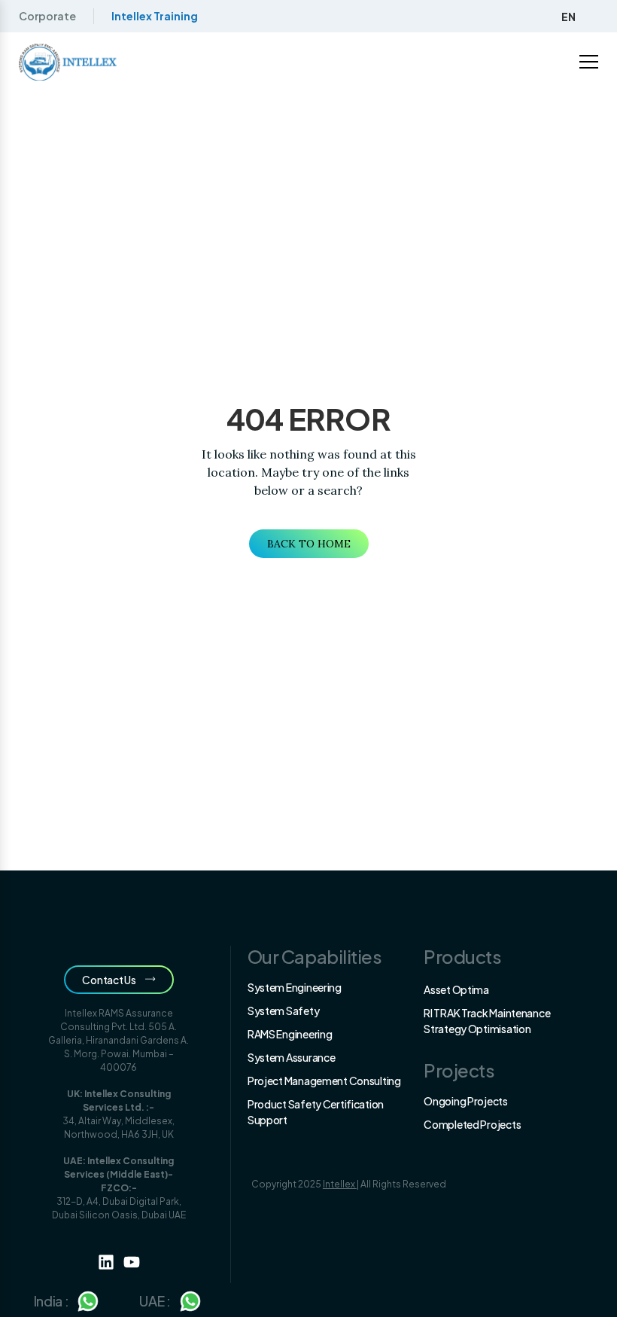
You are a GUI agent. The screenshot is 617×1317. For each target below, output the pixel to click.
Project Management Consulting (324, 1080)
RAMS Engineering (290, 1034)
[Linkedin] (106, 1262)
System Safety (283, 1010)
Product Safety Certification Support (316, 1111)
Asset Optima (456, 989)
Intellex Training (154, 16)
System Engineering (295, 987)
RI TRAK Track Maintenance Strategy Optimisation (487, 1020)
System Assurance (292, 1057)
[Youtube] (131, 1262)
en (568, 16)
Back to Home (309, 543)
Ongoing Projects (466, 1101)
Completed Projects (472, 1124)
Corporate (47, 16)
